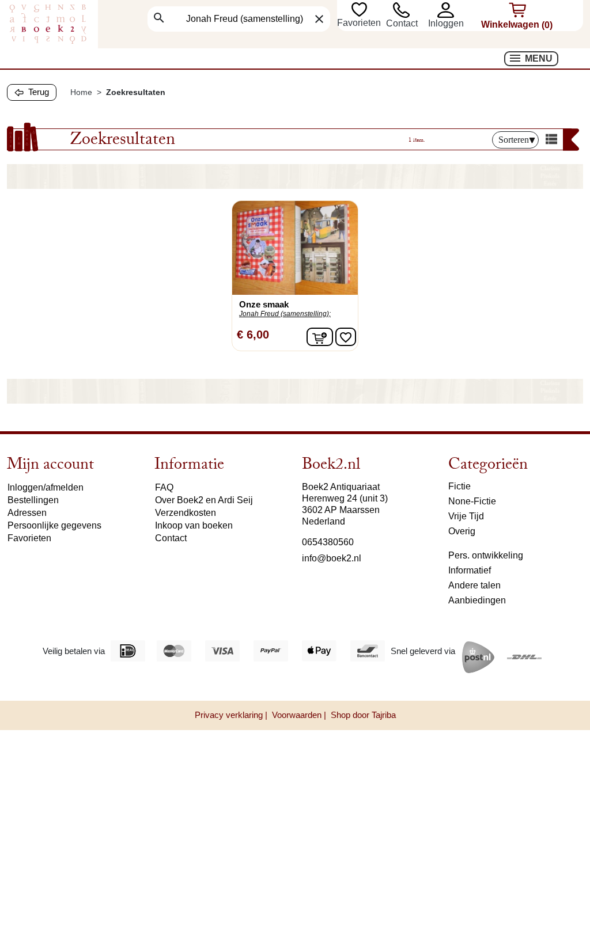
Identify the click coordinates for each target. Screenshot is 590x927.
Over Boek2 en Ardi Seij (204, 500)
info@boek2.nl (331, 558)
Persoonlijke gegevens (54, 525)
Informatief (469, 570)
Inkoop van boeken (194, 525)
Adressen (27, 513)
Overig (461, 531)
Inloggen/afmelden (45, 487)
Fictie (459, 486)
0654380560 (328, 542)
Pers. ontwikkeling (485, 555)
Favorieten (360, 23)
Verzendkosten (185, 513)
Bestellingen (33, 500)
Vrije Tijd (466, 516)
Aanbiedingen (477, 600)
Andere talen (474, 585)
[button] (451, 10)
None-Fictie (472, 501)
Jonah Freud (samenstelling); (285, 314)
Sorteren (513, 140)
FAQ (164, 487)
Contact (402, 23)
